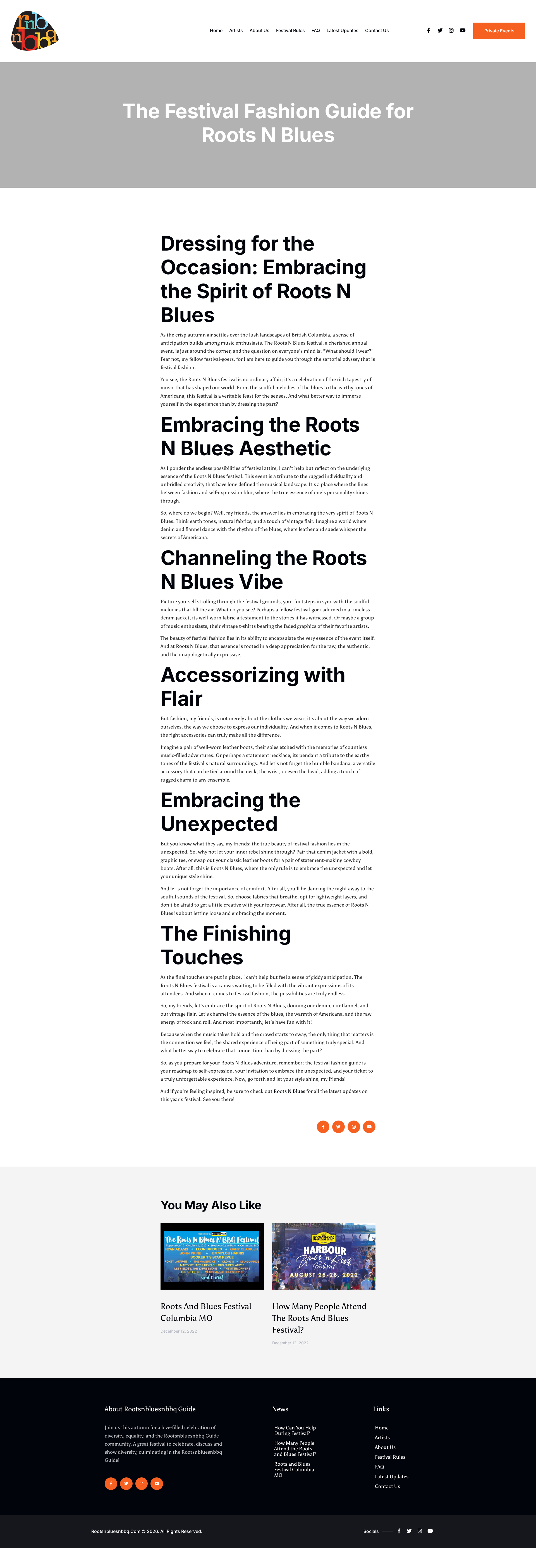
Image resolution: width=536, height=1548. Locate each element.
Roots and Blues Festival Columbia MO (294, 1469)
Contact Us (377, 30)
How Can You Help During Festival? (295, 1430)
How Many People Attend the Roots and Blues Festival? (319, 1318)
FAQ (316, 30)
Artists (236, 30)
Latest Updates (342, 30)
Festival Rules (290, 30)
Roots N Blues (289, 1091)
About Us (259, 30)
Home (216, 30)
